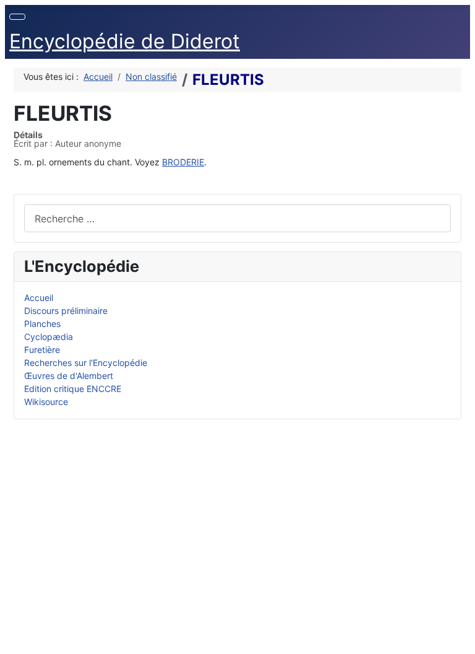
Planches (42, 323)
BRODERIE (183, 162)
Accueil (38, 297)
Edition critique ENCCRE (72, 388)
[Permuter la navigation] (17, 17)
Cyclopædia (48, 336)
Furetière (42, 349)
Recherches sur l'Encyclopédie (85, 362)
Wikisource (46, 401)
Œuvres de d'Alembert (68, 375)
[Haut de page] (460, 639)
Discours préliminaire (66, 310)
